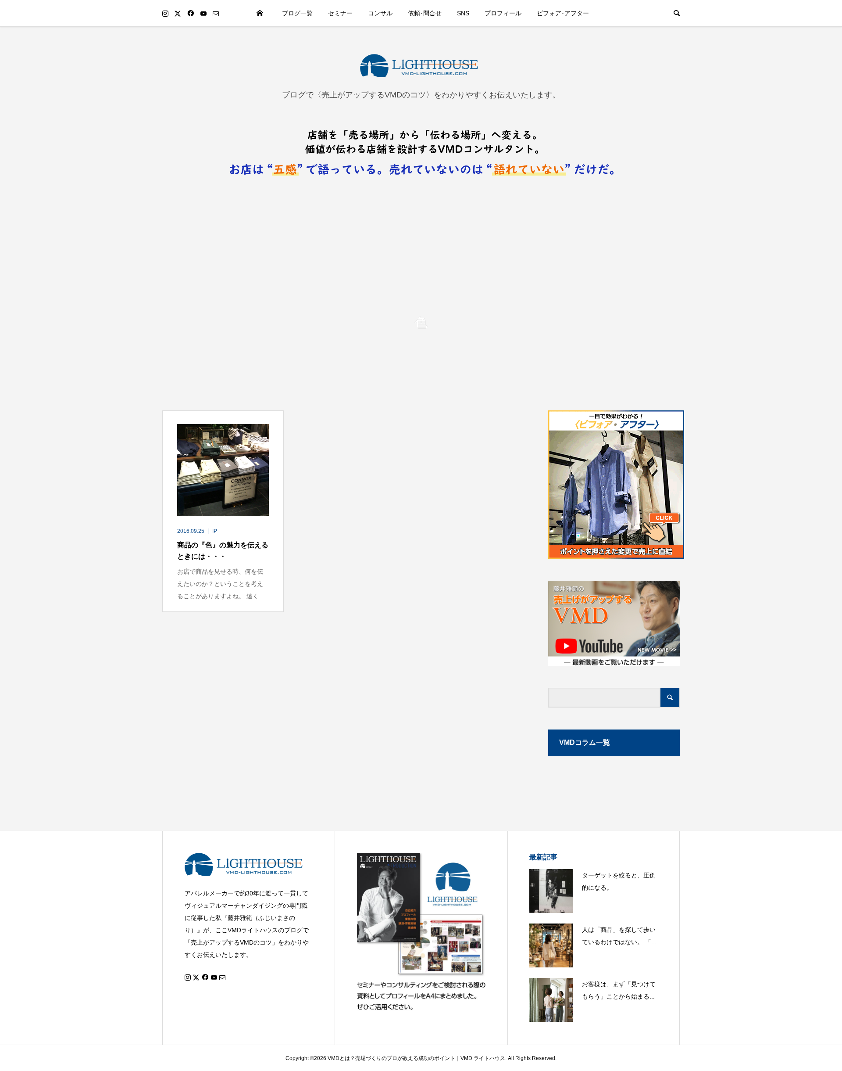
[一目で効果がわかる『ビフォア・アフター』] (614, 484)
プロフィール (503, 13)
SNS (463, 13)
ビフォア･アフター (563, 13)
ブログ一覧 (297, 13)
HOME (260, 13)
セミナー (340, 13)
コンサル (380, 13)
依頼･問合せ (425, 13)
